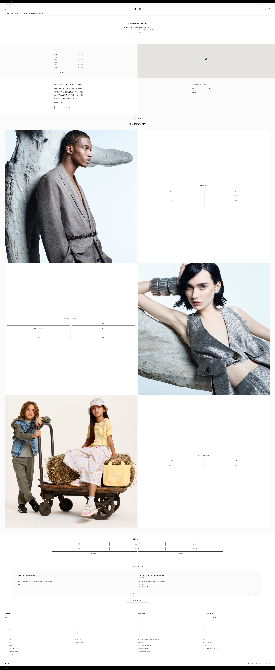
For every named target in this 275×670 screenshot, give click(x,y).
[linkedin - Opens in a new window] (8, 663)
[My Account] (266, 9)
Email (6, 617)
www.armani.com (58, 102)
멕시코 (21, 13)
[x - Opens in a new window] (5, 663)
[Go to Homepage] (137, 9)
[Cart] (269, 9)
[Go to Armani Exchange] (269, 5)
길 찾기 (68, 107)
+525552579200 (144, 586)
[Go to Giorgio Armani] (257, 5)
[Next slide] (11, 1)
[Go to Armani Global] (8, 4)
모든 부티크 (7, 13)
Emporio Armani (14, 13)
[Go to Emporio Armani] (261, 5)
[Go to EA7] (265, 5)
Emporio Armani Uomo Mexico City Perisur (33, 13)
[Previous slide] (9, 1)
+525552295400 (60, 72)
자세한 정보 (132, 593)
